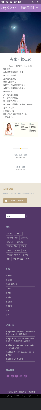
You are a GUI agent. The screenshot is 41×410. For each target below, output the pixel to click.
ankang (9, 233)
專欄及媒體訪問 (12, 246)
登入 (16, 193)
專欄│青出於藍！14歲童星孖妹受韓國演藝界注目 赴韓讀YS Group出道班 (20, 340)
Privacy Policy (8, 396)
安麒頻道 (24, 238)
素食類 (25, 255)
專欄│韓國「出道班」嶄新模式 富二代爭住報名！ (20, 353)
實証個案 (10, 242)
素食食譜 (9, 306)
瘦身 (24, 250)
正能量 (23, 246)
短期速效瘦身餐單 (13, 255)
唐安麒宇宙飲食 (12, 238)
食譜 (27, 259)
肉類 (8, 259)
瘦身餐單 (9, 302)
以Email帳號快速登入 (15, 200)
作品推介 (18, 233)
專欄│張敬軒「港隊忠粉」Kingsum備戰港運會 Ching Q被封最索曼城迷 (20, 333)
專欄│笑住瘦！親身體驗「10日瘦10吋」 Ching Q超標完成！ (20, 346)
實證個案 (20, 242)
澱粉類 (17, 250)
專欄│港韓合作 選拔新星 (14, 359)
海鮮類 (9, 250)
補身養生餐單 (18, 259)
